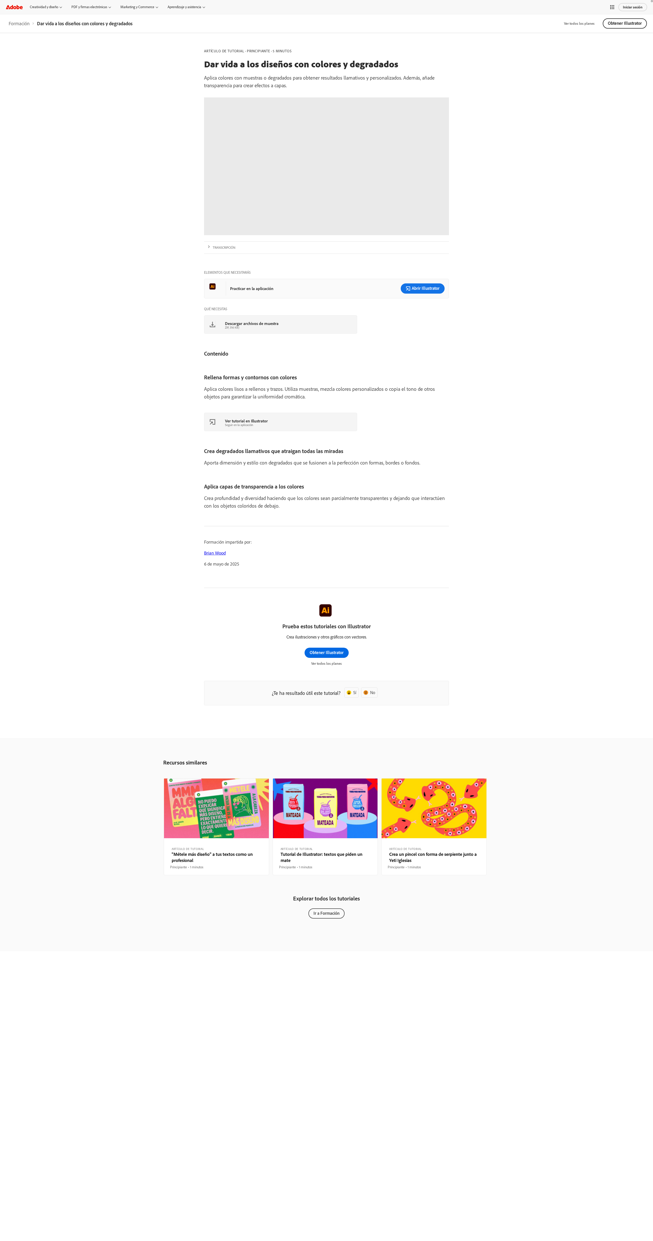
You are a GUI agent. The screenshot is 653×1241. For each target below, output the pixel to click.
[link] (19, 23)
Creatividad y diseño (44, 7)
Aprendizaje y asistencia (184, 7)
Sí (354, 692)
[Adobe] (14, 7)
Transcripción (224, 247)
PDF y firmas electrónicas (89, 7)
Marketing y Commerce (137, 7)
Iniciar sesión (633, 7)
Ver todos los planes (579, 23)
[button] (612, 7)
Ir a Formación (326, 913)
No (372, 692)
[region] (216, 826)
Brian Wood (215, 553)
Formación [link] (19, 23)
